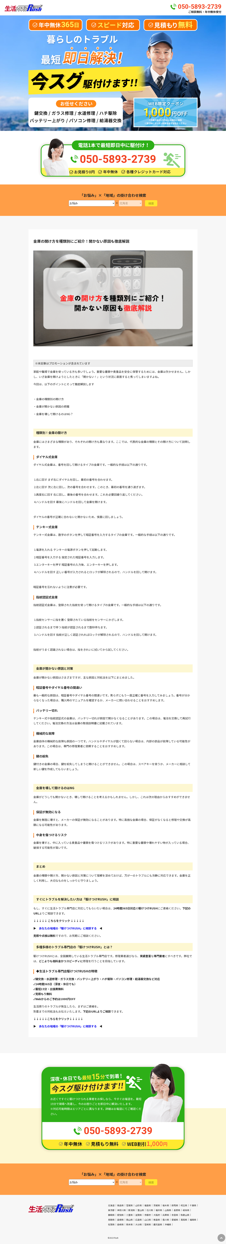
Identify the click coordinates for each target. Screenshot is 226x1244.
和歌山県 (185, 1215)
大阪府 (156, 1215)
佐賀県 (111, 1224)
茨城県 (156, 1205)
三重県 (129, 1215)
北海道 (111, 1205)
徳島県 (156, 1220)
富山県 (140, 1210)
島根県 (120, 1220)
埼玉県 (184, 1205)
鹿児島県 (157, 1224)
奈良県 (175, 1215)
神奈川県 (121, 1210)
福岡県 (193, 1220)
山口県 (147, 1220)
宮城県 (129, 1205)
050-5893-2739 (199, 6)
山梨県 (168, 1210)
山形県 (138, 1205)
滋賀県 (138, 1215)
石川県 (150, 1210)
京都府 (147, 1215)
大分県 (138, 1224)
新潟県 (131, 1210)
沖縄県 (168, 1224)
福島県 (147, 1205)
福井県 (159, 1210)
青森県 (120, 1205)
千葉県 (193, 1205)
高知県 (184, 1220)
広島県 (138, 1220)
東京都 (111, 1210)
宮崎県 (147, 1224)
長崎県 (120, 1224)
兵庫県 (166, 1215)
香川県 (166, 1220)
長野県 (177, 1210)
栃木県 (166, 1205)
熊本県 (129, 1224)
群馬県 (175, 1205)
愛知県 (120, 1215)
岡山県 (129, 1220)
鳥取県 (111, 1220)
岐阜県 (186, 1210)
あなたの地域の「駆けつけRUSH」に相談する (68, 928)
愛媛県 (175, 1220)
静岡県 (111, 1215)
